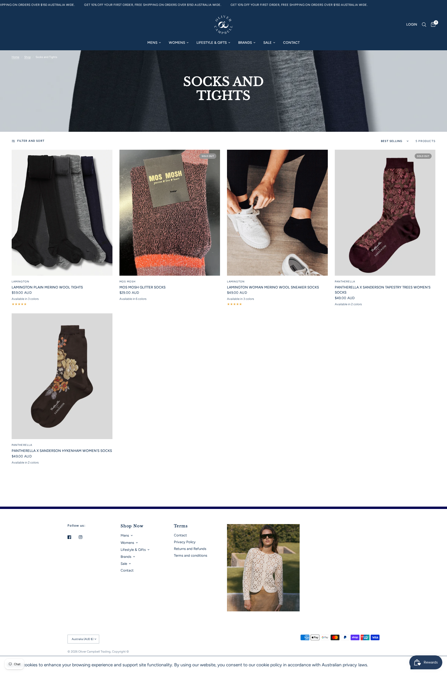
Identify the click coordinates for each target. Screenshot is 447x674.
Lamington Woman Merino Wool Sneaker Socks (273, 287)
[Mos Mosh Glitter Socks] (169, 213)
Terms (181, 526)
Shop (27, 57)
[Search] (424, 24)
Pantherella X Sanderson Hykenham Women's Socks (62, 451)
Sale (267, 43)
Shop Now (132, 526)
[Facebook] (73, 537)
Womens (177, 43)
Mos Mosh (127, 281)
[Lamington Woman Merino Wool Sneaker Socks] (277, 213)
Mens (152, 43)
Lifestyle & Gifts (211, 43)
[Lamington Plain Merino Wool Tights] (62, 213)
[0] (432, 24)
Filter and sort (30, 140)
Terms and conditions (190, 555)
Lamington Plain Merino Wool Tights (47, 287)
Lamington (20, 281)
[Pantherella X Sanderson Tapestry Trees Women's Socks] (385, 213)
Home (15, 57)
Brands (245, 43)
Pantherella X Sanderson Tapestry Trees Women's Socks (382, 290)
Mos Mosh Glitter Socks (142, 287)
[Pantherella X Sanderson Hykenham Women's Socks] (62, 376)
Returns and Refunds (190, 549)
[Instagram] (84, 537)
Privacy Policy (185, 542)
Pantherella (345, 281)
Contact (291, 43)
